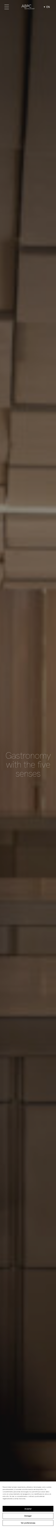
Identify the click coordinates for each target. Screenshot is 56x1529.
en (48, 7)
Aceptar (28, 1509)
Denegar (28, 1516)
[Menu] (6, 7)
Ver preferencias (28, 1523)
